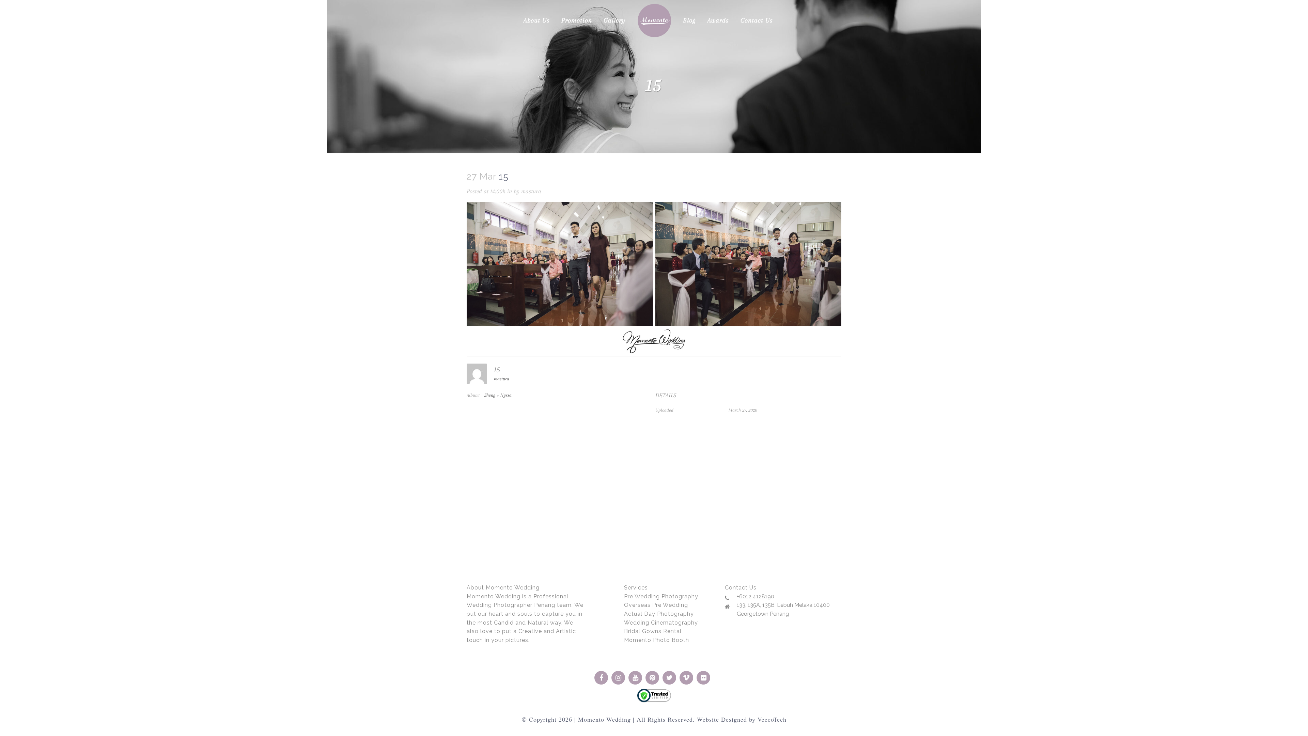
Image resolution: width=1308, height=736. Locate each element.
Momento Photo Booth (656, 640)
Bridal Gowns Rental (653, 631)
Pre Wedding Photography (661, 596)
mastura (531, 191)
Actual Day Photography (659, 614)
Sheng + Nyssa (498, 395)
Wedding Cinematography (661, 622)
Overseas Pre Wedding (656, 605)
